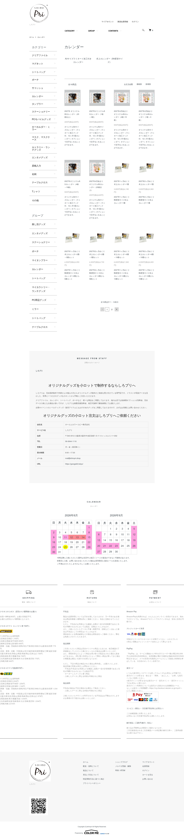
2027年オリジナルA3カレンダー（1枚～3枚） (97, 114)
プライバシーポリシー (92, 783)
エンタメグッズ (40, 157)
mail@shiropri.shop (72, 458)
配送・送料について (91, 766)
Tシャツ (36, 191)
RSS (117, 770)
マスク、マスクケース (41, 138)
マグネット (37, 63)
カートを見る (147, 774)
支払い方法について (91, 774)
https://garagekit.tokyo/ (74, 464)
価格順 (139, 84)
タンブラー (37, 103)
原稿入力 (36, 165)
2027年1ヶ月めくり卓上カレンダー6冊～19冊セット (121, 254)
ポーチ (35, 79)
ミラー (35, 308)
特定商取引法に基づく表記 (93, 779)
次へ (117, 309)
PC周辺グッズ (39, 299)
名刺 (34, 174)
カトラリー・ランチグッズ (41, 148)
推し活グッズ (38, 224)
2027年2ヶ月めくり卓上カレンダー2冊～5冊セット (97, 254)
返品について (88, 770)
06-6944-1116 (70, 441)
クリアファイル (40, 55)
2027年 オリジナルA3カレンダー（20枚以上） (71, 114)
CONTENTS (113, 31)
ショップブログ (121, 762)
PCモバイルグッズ (41, 119)
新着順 (148, 84)
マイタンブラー (40, 260)
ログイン (135, 21)
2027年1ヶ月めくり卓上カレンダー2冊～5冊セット (72, 254)
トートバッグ (38, 71)
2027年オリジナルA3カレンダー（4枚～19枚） (72, 184)
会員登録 (145, 766)
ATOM (122, 770)
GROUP (91, 31)
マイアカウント (108, 21)
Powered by (79, 833)
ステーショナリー (41, 111)
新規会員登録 (123, 21)
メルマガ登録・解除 (123, 766)
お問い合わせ (147, 779)
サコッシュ (37, 87)
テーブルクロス (40, 182)
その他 (35, 200)
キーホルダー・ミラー (41, 128)
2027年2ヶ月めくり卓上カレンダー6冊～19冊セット (146, 254)
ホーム (31, 37)
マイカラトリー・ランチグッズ (41, 289)
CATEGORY (69, 31)
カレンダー (41, 37)
